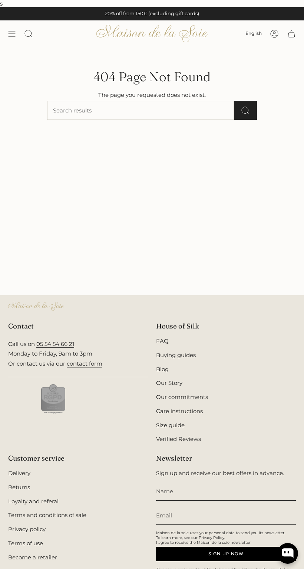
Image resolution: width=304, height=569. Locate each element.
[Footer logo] (36, 306)
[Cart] (291, 33)
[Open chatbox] (287, 553)
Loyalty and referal (33, 501)
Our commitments (182, 396)
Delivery (19, 473)
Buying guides (176, 355)
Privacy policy (27, 529)
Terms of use (25, 543)
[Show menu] (11, 33)
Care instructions (179, 411)
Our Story (169, 382)
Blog (162, 369)
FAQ (162, 340)
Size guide (170, 425)
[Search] (245, 110)
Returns (19, 487)
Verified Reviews (178, 438)
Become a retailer (32, 557)
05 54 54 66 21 (55, 343)
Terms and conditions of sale (47, 515)
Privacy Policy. (212, 537)
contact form (84, 363)
